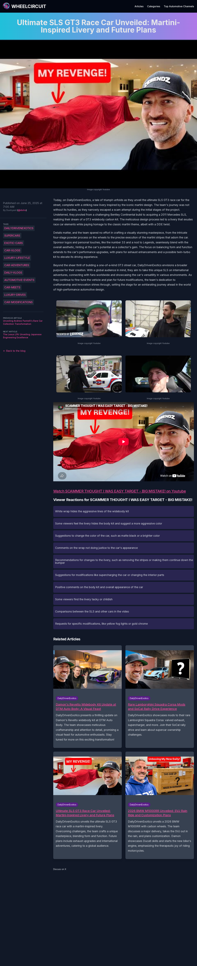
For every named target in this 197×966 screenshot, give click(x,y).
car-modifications (18, 302)
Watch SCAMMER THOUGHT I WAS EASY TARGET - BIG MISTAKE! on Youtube (119, 491)
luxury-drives (15, 294)
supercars (12, 235)
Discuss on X (59, 869)
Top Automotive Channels (179, 6)
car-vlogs (12, 250)
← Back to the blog (14, 350)
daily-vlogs (13, 272)
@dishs (22, 210)
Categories (153, 6)
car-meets (12, 287)
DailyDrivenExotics (18, 228)
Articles (139, 6)
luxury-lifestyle (17, 257)
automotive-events (19, 280)
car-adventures (16, 265)
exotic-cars (13, 243)
